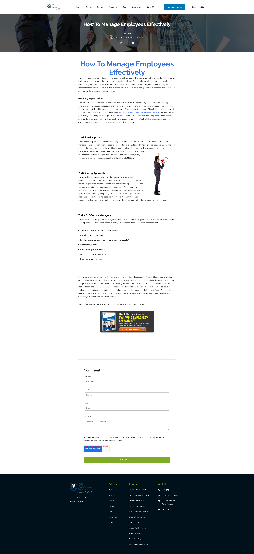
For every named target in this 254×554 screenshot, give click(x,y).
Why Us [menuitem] (89, 7)
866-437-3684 (167, 490)
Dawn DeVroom (121, 37)
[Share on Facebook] (127, 42)
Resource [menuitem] (112, 506)
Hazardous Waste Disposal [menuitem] (137, 490)
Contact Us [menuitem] (151, 7)
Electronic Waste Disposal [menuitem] (136, 517)
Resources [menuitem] (113, 7)
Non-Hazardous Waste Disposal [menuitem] (138, 495)
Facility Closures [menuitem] (133, 522)
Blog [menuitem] (124, 7)
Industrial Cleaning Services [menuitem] (137, 528)
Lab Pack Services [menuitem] (134, 533)
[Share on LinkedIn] (132, 42)
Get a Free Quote (174, 7)
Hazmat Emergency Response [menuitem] (138, 511)
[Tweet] (121, 42)
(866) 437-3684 (198, 7)
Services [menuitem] (100, 7)
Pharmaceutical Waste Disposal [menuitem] (138, 544)
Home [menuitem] (78, 7)
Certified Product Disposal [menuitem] (136, 506)
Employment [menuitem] (136, 7)
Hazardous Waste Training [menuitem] (136, 501)
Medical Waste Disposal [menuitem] (136, 539)
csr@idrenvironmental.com (170, 495)
